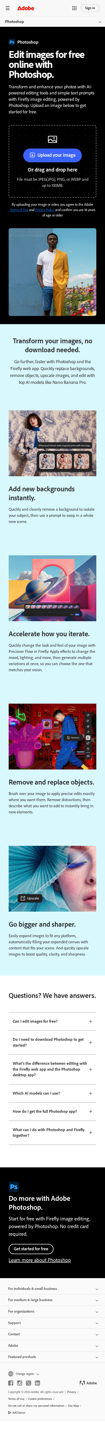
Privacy (71, 1392)
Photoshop (14, 21)
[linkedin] (37, 1383)
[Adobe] (25, 8)
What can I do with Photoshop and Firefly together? (49, 1132)
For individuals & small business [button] (32, 1289)
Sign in (90, 8)
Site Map (73, 1406)
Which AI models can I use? (36, 1093)
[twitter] (28, 1383)
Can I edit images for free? (35, 1021)
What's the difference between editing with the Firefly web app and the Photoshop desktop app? (50, 1069)
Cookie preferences (40, 1399)
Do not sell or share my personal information (36, 1406)
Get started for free (31, 1248)
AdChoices (18, 1412)
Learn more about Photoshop (40, 1260)
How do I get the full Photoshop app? (45, 1111)
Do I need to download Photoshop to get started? (48, 1042)
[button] (74, 8)
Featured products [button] (22, 1357)
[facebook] (10, 1383)
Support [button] (14, 1323)
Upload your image (56, 155)
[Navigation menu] (7, 8)
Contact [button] (14, 1334)
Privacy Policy (45, 210)
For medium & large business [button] (30, 1300)
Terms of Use (19, 210)
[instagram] (19, 1383)
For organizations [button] (21, 1311)
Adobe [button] (13, 1345)
